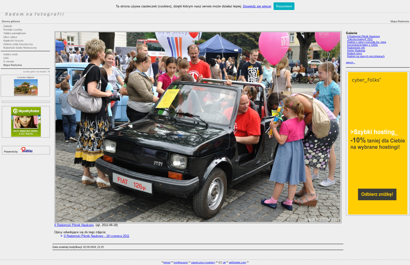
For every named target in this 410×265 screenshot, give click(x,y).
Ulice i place (10, 37)
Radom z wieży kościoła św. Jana (366, 42)
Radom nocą (354, 53)
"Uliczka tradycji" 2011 (360, 39)
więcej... (350, 62)
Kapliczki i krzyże (13, 40)
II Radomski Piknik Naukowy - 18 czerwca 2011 (96, 236)
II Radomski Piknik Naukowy (74, 225)
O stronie (8, 61)
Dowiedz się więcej (257, 6)
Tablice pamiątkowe (14, 33)
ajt (224, 262)
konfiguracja (181, 262)
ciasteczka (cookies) (203, 262)
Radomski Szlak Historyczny (20, 47)
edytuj (166, 262)
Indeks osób (10, 54)
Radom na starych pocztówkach (366, 56)
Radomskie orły (356, 47)
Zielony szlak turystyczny (18, 44)
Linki (6, 57)
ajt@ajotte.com (237, 262)
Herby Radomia (356, 50)
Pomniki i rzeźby (12, 29)
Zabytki (7, 26)
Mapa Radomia (12, 65)
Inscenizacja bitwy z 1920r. (362, 44)
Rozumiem (284, 6)
